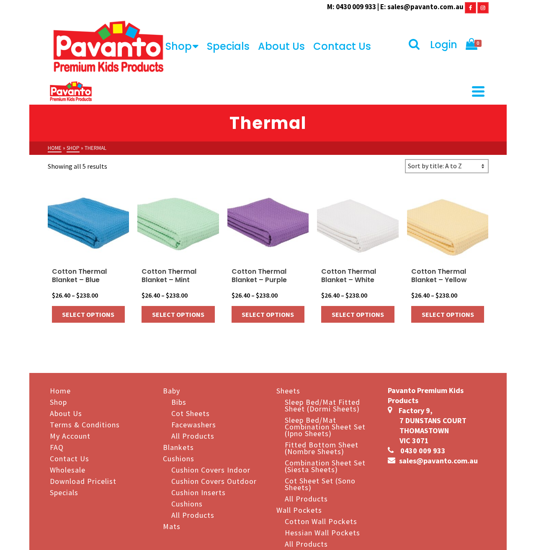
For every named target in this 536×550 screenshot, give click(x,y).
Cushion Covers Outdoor (214, 480)
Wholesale (67, 469)
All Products (192, 435)
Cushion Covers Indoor (210, 469)
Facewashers (193, 424)
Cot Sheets (190, 413)
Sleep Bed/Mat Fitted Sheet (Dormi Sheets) (322, 405)
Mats (171, 526)
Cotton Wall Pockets (321, 521)
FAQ (57, 446)
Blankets (178, 446)
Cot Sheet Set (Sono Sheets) (320, 483)
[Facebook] (470, 6)
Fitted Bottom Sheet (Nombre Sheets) (321, 447)
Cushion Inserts (198, 492)
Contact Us (342, 46)
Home (60, 390)
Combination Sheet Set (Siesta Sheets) (325, 465)
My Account (70, 435)
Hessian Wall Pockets (322, 532)
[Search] (415, 45)
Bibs (178, 401)
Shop (178, 46)
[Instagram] (483, 6)
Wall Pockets (299, 509)
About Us (281, 46)
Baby (171, 390)
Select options (88, 314)
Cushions (178, 458)
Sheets (288, 390)
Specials (228, 46)
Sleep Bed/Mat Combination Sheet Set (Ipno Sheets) (325, 426)
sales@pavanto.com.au (425, 6)
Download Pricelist (83, 480)
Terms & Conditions (85, 424)
